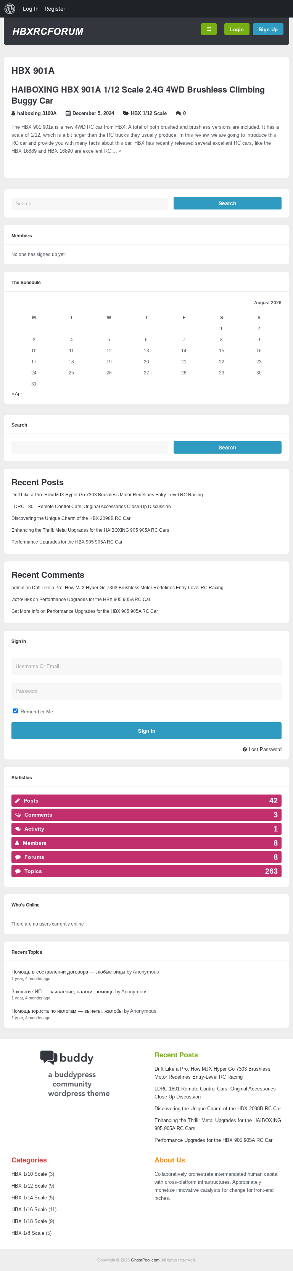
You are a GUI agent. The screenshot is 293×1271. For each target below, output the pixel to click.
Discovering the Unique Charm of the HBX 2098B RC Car (70, 518)
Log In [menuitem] (31, 8)
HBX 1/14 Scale (29, 1198)
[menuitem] (10, 9)
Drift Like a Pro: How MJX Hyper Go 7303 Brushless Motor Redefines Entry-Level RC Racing (107, 494)
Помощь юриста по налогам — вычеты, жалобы (66, 1011)
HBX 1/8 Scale (27, 1233)
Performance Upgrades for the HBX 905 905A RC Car (66, 542)
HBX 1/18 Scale (29, 1221)
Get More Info (25, 611)
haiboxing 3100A (36, 113)
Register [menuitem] (55, 8)
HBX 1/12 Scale (149, 113)
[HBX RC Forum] (47, 38)
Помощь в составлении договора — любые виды (68, 972)
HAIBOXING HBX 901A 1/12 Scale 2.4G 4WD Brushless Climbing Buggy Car (138, 94)
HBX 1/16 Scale (29, 1209)
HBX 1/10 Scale (29, 1174)
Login (237, 29)
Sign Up (268, 29)
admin (17, 587)
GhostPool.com (145, 1260)
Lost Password (265, 749)
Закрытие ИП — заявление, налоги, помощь (62, 991)
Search (19, 425)
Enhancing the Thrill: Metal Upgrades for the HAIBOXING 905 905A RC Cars (90, 530)
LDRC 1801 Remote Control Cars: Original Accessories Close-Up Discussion (91, 506)
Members (21, 235)
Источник (21, 599)
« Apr (16, 393)
